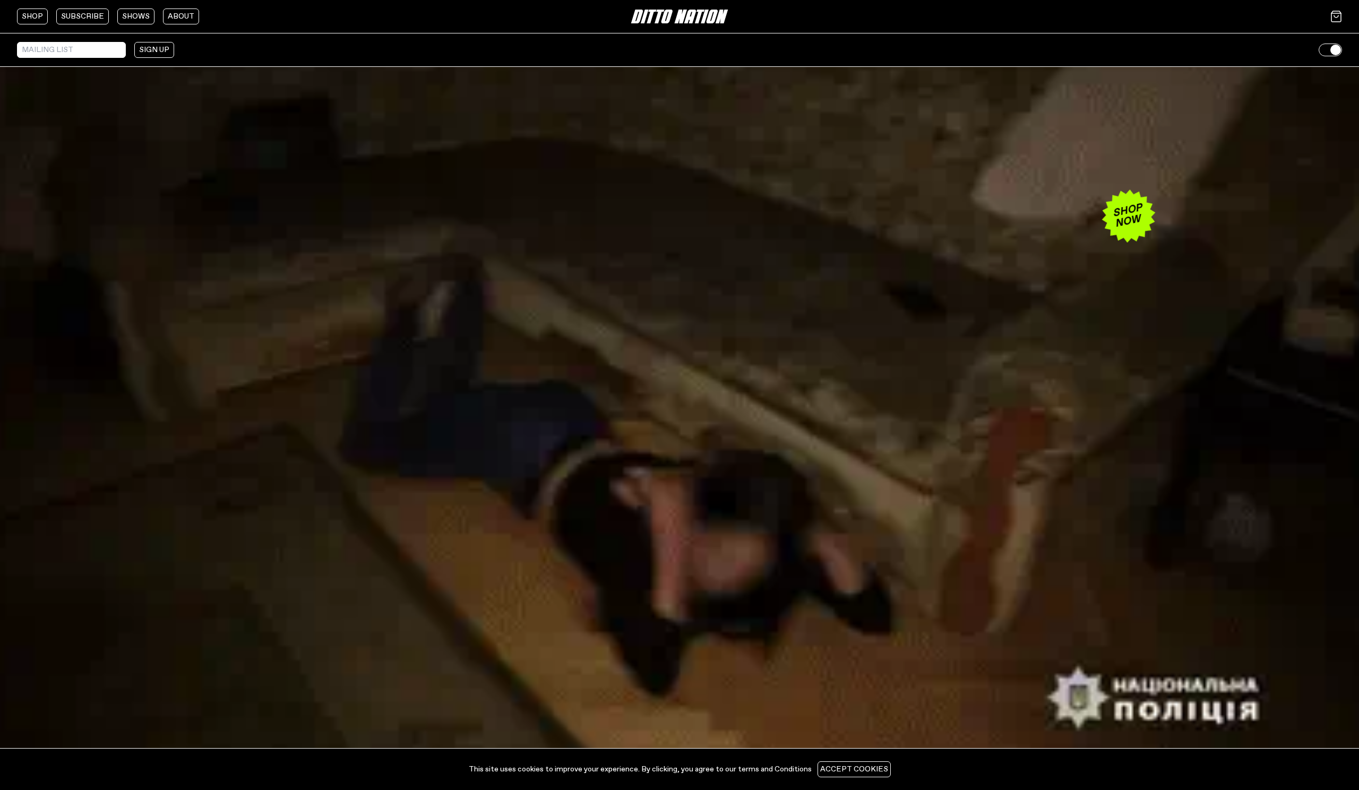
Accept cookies (854, 769)
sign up (154, 50)
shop (32, 16)
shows (136, 16)
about (181, 16)
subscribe (82, 16)
